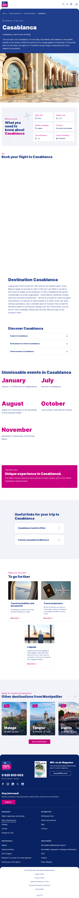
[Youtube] (22, 784)
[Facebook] (3, 784)
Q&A (43, 824)
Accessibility (39, 889)
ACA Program (7, 854)
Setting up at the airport (11, 862)
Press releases (46, 862)
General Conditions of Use (39, 881)
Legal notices (39, 874)
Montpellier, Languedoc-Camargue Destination (58, 849)
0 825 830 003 (12, 775)
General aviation (8, 849)
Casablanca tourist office (31, 528)
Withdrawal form (47, 816)
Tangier (39, 728)
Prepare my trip (7, 833)
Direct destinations (9, 820)
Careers (44, 858)
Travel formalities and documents (22, 604)
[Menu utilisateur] (67, 4)
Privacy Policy (39, 878)
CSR (43, 854)
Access (4, 829)
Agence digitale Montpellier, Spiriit (39, 895)
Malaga (10, 728)
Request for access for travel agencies (16, 858)
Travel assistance (53, 603)
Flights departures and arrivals (13, 816)
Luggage (31, 647)
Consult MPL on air (60, 773)
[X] (17, 784)
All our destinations (39, 742)
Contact (44, 829)
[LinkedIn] (13, 784)
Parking (4, 824)
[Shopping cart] (71, 4)
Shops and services (48, 820)
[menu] (76, 4)
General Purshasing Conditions (39, 885)
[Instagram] (8, 784)
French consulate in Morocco (33, 540)
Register (8, 802)
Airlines (4, 845)
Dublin (66, 728)
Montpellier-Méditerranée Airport (53, 845)
